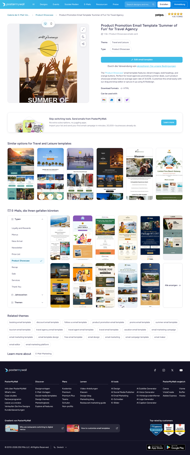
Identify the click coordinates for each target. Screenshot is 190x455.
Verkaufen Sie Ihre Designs (17, 406)
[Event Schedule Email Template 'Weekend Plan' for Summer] (127, 237)
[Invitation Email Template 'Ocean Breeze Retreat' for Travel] (139, 174)
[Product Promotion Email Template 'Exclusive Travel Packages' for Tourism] (109, 174)
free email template (73, 337)
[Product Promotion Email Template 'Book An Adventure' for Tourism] (20, 174)
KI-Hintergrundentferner (148, 395)
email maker (160, 337)
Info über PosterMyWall (15, 388)
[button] (83, 30)
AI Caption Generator (146, 403)
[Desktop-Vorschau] (45, 23)
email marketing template (21, 337)
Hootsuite (184, 395)
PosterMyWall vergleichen (175, 381)
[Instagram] (164, 370)
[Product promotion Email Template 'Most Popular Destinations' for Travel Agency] (50, 174)
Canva (166, 388)
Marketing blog (87, 399)
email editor (14, 344)
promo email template (140, 322)
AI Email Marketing (119, 395)
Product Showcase (121, 49)
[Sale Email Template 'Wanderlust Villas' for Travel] (150, 285)
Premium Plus (68, 395)
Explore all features (44, 406)
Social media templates (46, 395)
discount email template (48, 322)
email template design (48, 337)
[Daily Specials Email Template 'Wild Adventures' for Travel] (150, 237)
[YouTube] (181, 370)
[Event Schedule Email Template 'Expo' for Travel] (82, 285)
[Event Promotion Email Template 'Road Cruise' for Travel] (105, 237)
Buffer (182, 392)
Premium (66, 392)
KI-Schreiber (117, 399)
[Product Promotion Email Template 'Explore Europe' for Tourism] (80, 174)
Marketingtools (42, 403)
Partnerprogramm (13, 399)
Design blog (85, 395)
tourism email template (20, 329)
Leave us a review (13, 403)
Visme (182, 388)
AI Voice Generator (146, 392)
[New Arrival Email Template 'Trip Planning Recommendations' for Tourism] (60, 285)
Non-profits (67, 406)
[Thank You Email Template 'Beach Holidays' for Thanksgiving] (105, 285)
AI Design (115, 388)
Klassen (83, 392)
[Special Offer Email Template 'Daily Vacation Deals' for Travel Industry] (82, 237)
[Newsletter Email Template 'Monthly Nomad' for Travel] (173, 237)
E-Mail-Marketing (43, 353)
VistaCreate (168, 392)
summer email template (166, 322)
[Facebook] (155, 370)
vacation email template (135, 329)
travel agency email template (49, 329)
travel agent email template (81, 329)
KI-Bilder (115, 403)
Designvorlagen (42, 388)
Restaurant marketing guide (93, 403)
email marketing (112, 337)
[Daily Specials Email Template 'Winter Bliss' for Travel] (127, 285)
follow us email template (75, 322)
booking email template (20, 322)
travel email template (108, 329)
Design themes (42, 399)
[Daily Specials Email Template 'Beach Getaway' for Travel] (169, 174)
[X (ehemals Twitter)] (172, 370)
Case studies (11, 395)
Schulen (66, 403)
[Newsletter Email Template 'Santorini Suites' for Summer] (60, 237)
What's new (10, 392)
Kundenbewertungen (15, 410)
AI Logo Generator (145, 399)
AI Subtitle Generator (146, 388)
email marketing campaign (164, 329)
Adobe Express (170, 395)
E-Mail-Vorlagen (42, 392)
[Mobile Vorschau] (51, 23)
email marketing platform (37, 344)
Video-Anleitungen (89, 388)
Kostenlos (67, 388)
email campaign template (137, 337)
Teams (65, 399)
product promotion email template (108, 322)
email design (94, 337)
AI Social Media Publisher (122, 392)
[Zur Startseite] (12, 4)
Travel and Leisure (120, 42)
